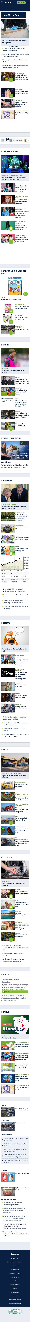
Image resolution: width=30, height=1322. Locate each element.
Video (6, 974)
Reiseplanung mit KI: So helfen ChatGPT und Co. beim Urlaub (16, 735)
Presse (15, 1288)
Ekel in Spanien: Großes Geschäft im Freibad (15, 1145)
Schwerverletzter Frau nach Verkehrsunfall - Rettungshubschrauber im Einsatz (16, 1234)
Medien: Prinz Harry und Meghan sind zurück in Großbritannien (15, 67)
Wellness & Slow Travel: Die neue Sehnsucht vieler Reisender (13, 960)
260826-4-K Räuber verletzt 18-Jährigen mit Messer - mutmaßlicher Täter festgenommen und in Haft (16, 1218)
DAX (3, 576)
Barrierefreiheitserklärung (15, 1262)
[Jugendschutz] (15, 1311)
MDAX (4, 579)
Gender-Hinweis (15, 1284)
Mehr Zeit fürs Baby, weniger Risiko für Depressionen (15, 1150)
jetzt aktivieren (8, 992)
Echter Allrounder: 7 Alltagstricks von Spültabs (16, 1161)
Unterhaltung (10, 151)
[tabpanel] (15, 32)
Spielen (6, 1012)
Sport (6, 344)
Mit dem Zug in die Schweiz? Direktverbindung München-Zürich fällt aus (15, 947)
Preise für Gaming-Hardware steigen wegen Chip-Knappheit (15, 718)
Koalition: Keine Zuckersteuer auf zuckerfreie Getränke (14, 49)
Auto (5, 749)
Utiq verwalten (15, 1277)
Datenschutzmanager (15, 1273)
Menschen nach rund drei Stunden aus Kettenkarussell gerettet (15, 1156)
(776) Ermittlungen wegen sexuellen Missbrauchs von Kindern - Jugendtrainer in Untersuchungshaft (14, 1226)
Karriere (15, 1296)
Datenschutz (15, 1269)
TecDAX (4, 582)
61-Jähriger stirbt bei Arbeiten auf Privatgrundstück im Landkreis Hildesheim (14, 1210)
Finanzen (7, 480)
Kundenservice (15, 1258)
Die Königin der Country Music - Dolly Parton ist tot (16, 1139)
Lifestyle (7, 857)
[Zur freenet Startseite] (6, 2)
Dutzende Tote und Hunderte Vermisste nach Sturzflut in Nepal (16, 55)
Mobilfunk (21, 2)
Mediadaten (15, 1292)
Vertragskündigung (15, 1299)
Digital (6, 623)
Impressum (15, 1266)
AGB (15, 1281)
